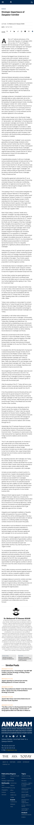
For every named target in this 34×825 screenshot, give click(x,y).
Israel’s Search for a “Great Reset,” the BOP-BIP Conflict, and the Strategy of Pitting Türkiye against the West (17, 672)
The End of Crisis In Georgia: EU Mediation (8, 658)
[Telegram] (25, 31)
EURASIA (4, 8)
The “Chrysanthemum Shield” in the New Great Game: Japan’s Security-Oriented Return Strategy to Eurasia (17, 690)
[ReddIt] (17, 31)
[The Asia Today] (17, 756)
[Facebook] (10, 31)
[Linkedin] (14, 31)
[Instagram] (6, 736)
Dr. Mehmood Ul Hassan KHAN (15, 24)
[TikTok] (17, 736)
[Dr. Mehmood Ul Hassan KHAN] (17, 612)
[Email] (28, 31)
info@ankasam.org (11, 750)
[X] (7, 31)
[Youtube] (24, 736)
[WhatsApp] (21, 31)
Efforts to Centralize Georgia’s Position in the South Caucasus (24, 659)
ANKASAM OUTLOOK (7, 669)
